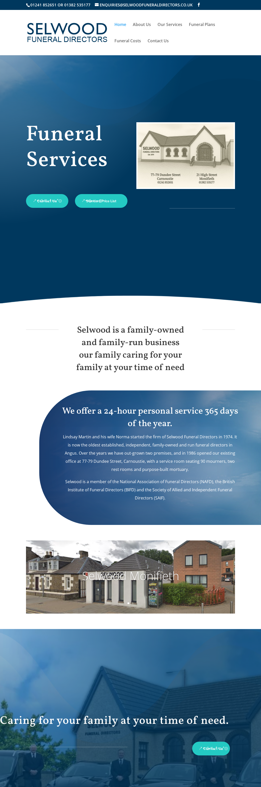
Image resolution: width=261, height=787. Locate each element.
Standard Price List (101, 201)
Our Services (170, 25)
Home (120, 25)
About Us (142, 25)
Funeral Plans (202, 25)
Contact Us (158, 41)
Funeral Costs (127, 41)
